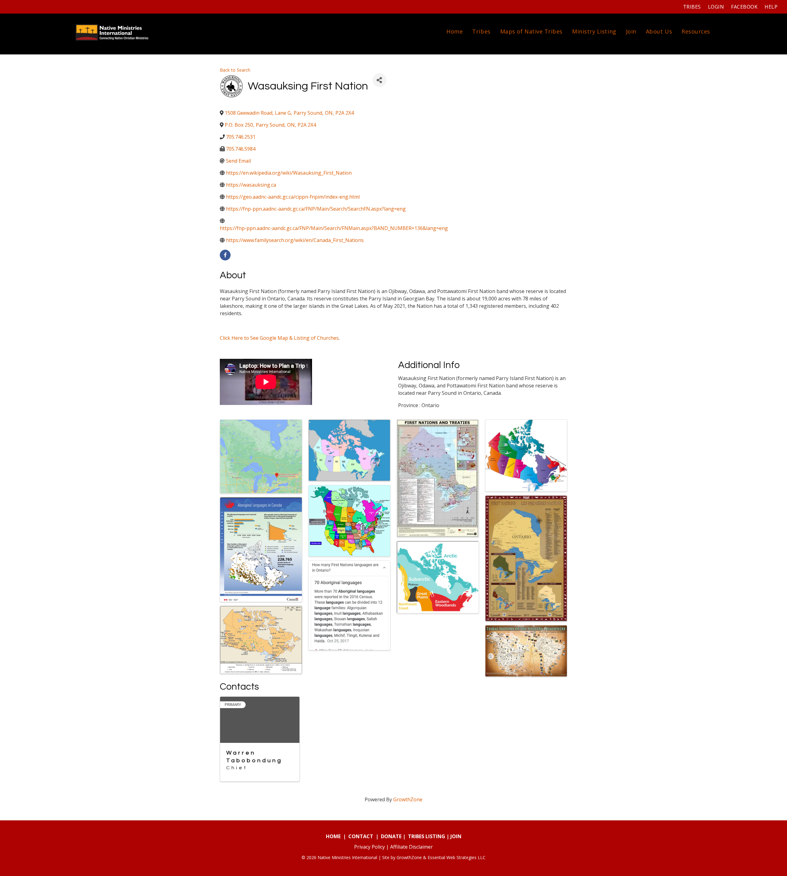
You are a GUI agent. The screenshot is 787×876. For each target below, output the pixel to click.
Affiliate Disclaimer (411, 846)
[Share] (379, 80)
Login (716, 6)
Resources (696, 31)
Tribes (692, 6)
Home (454, 31)
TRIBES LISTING (426, 836)
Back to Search (235, 70)
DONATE (391, 836)
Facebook (744, 6)
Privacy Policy (369, 846)
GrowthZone (407, 799)
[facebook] (225, 255)
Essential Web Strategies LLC (456, 857)
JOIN (455, 836)
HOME (333, 836)
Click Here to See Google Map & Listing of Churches (279, 338)
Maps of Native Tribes (531, 31)
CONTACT (360, 836)
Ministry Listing (594, 31)
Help (771, 6)
